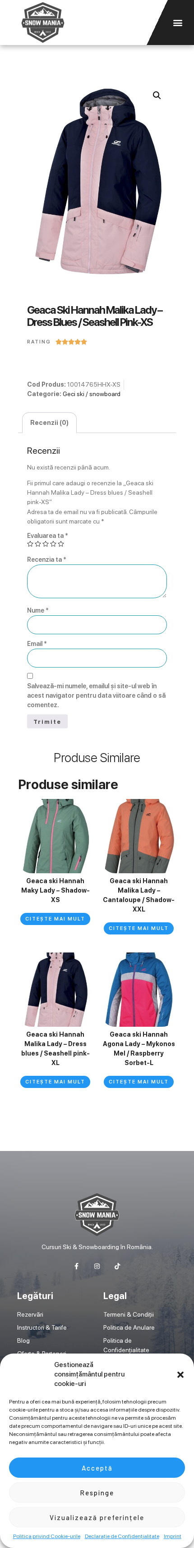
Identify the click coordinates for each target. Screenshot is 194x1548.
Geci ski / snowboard (91, 393)
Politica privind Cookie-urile (46, 1536)
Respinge (97, 1493)
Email (37, 643)
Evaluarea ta (47, 535)
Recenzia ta (46, 559)
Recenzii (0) (49, 422)
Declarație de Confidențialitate (122, 1536)
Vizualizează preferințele (97, 1517)
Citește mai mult (55, 919)
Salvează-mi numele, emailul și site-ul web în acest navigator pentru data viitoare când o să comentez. (96, 695)
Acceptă (97, 1468)
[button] (180, 1374)
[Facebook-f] (76, 1266)
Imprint (172, 1536)
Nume (38, 610)
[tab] (49, 422)
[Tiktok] (117, 1266)
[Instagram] (96, 1266)
